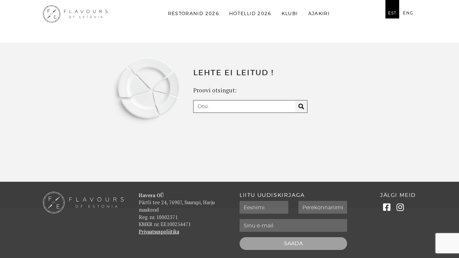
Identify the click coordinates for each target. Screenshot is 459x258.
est (392, 13)
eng (408, 13)
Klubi (290, 14)
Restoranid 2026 (193, 14)
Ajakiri (319, 14)
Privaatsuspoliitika (159, 231)
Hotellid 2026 (250, 14)
